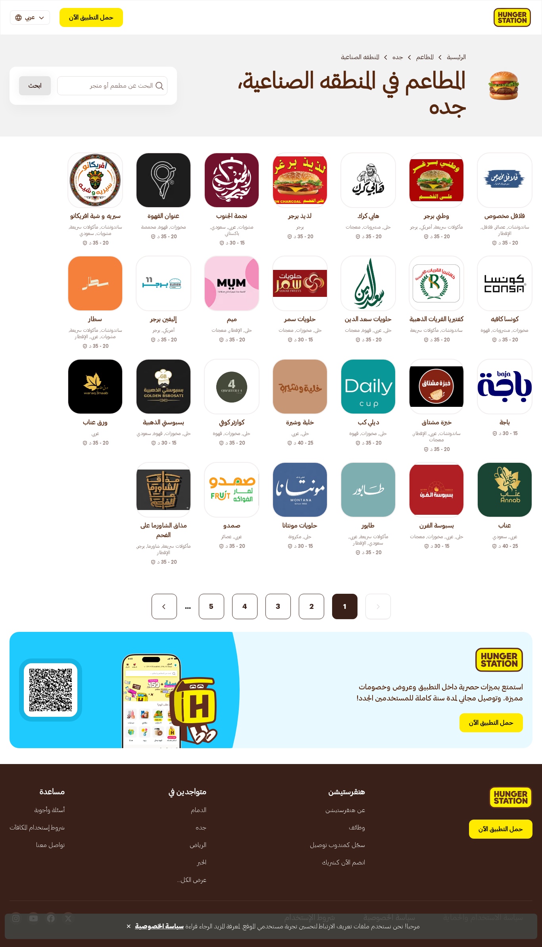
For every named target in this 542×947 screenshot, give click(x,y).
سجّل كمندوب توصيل (337, 845)
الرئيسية (456, 57)
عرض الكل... (191, 880)
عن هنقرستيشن (345, 810)
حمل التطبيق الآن (91, 17)
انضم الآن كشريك (343, 862)
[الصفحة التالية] (164, 606)
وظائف (357, 827)
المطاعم (425, 57)
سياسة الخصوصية (159, 926)
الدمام (198, 810)
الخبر (201, 862)
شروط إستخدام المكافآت (37, 827)
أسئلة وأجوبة (50, 810)
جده (397, 57)
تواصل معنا (50, 845)
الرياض (198, 845)
